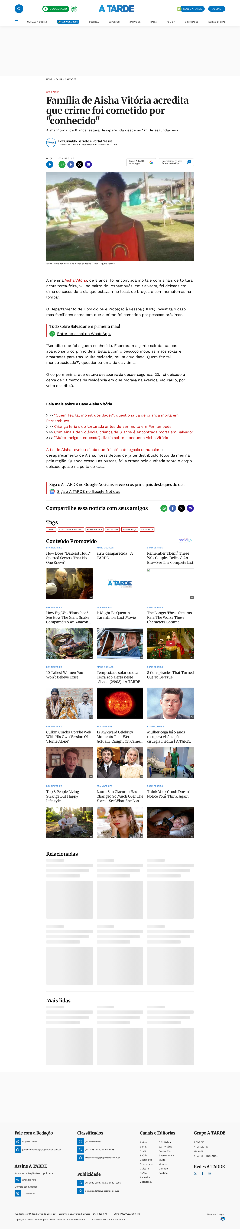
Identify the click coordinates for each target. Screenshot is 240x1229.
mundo (163, 1164)
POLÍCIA (171, 22)
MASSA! (198, 1151)
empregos (164, 1151)
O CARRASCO (192, 22)
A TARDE (199, 1142)
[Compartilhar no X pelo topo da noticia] (79, 164)
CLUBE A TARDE (192, 8)
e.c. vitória (165, 1146)
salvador (145, 1177)
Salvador (112, 529)
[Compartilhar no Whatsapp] (62, 164)
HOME (49, 79)
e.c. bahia (165, 1142)
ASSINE (216, 8)
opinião (163, 1168)
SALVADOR (135, 22)
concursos (146, 1164)
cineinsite (146, 1159)
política (163, 1173)
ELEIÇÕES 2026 (69, 22)
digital (143, 1173)
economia (146, 1181)
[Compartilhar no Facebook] (70, 164)
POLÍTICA (94, 22)
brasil (143, 1151)
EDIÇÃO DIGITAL (216, 22)
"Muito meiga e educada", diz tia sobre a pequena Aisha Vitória (111, 437)
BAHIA (153, 22)
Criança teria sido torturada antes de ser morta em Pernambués (112, 426)
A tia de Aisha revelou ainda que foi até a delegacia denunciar (102, 449)
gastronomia (166, 1155)
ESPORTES (114, 22)
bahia (59, 79)
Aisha (51, 529)
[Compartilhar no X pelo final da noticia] (181, 508)
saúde (143, 1155)
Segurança (129, 529)
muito (162, 1159)
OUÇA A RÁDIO (58, 8)
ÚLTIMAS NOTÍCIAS (37, 22)
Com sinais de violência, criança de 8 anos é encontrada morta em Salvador (123, 432)
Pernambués (94, 529)
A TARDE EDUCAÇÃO (206, 1156)
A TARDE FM (201, 1146)
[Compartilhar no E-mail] (88, 164)
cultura (144, 1168)
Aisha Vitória (75, 280)
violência (147, 529)
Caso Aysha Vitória (70, 529)
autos (143, 1142)
